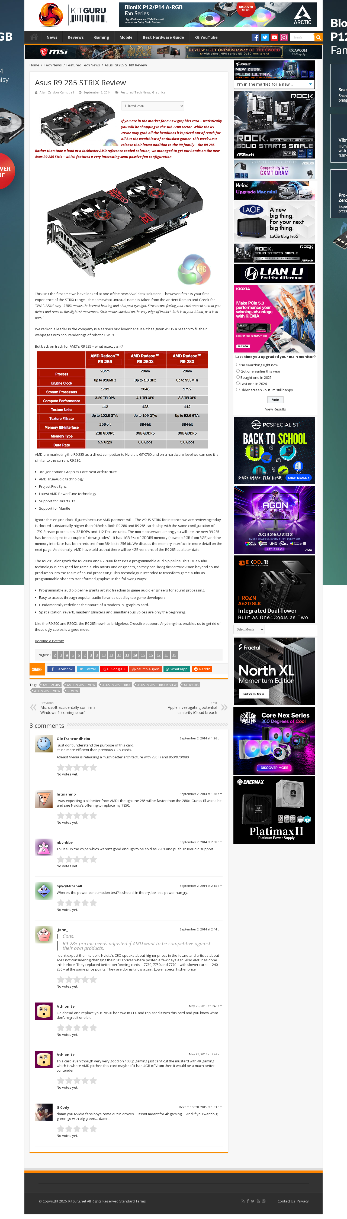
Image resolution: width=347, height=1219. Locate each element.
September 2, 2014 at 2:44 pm (201, 929)
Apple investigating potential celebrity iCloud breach (192, 708)
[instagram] (264, 1201)
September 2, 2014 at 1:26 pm (201, 738)
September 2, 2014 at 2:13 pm (201, 886)
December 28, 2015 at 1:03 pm (201, 1107)
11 (111, 654)
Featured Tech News (83, 65)
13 (127, 654)
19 (174, 654)
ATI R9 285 (191, 685)
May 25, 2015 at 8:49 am (206, 1054)
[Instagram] (284, 37)
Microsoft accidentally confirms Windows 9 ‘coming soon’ (67, 708)
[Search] (318, 37)
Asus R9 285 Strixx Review (156, 685)
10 (103, 654)
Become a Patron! (49, 640)
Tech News (53, 65)
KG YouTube (206, 37)
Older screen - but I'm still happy (266, 389)
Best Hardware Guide (163, 37)
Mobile (126, 37)
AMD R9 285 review (81, 685)
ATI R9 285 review (47, 691)
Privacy (303, 1201)
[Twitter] (265, 37)
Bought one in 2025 (256, 377)
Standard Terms (132, 1201)
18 (166, 654)
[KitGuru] (71, 13)
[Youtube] (274, 37)
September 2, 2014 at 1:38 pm (201, 794)
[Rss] (243, 1201)
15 (143, 654)
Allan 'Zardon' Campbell (57, 92)
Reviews (76, 37)
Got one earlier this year (260, 371)
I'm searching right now (259, 365)
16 (151, 654)
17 (158, 654)
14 (135, 654)
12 (119, 654)
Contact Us (286, 1201)
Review (73, 691)
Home (34, 36)
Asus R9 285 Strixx (116, 685)
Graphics (158, 92)
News (52, 37)
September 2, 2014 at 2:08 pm (201, 842)
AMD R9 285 (51, 685)
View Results (275, 409)
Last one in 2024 (253, 383)
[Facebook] (255, 37)
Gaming (101, 37)
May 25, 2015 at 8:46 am (206, 1006)
